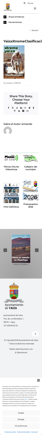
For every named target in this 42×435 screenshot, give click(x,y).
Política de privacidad (23, 432)
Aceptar (21, 413)
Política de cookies (10, 432)
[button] (38, 380)
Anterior (35, 30)
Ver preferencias (21, 426)
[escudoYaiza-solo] (8, 3)
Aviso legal (34, 432)
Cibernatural (22, 352)
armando (9, 83)
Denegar (21, 419)
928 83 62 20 (12, 325)
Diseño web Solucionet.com (21, 349)
